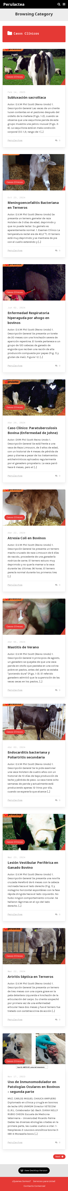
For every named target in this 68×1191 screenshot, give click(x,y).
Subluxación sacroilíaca (27, 97)
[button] (64, 4)
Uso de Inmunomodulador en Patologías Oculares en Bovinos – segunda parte (34, 1087)
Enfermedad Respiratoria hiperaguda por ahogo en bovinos (28, 318)
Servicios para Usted (44, 1181)
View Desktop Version (35, 1170)
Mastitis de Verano (23, 647)
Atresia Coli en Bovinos (27, 538)
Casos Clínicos (15, 76)
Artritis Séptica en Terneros (30, 976)
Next (57, 1156)
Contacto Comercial (34, 1186)
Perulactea (13, 4)
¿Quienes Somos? (21, 1181)
